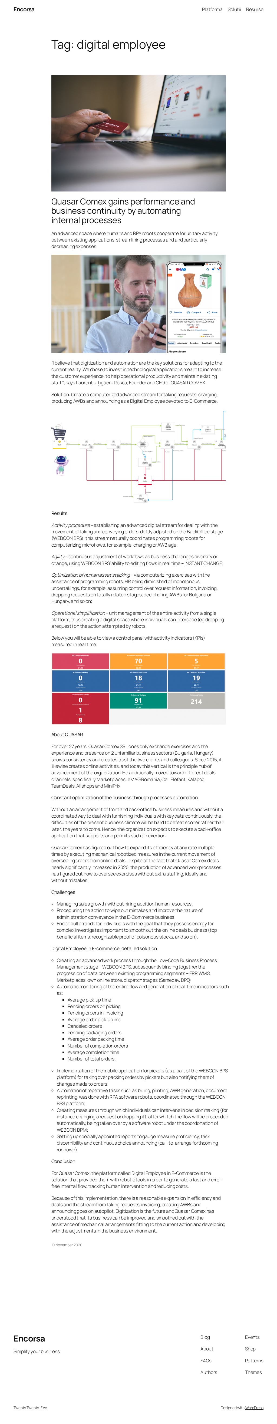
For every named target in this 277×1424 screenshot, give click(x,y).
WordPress (254, 1407)
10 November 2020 (66, 1244)
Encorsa (24, 9)
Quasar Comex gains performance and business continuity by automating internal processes (123, 211)
